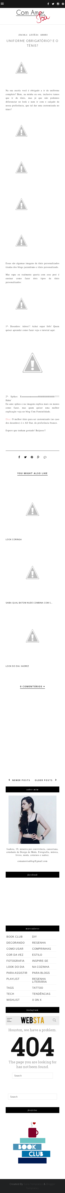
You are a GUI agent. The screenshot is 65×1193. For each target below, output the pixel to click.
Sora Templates (33, 1184)
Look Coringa (14, 539)
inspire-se (40, 961)
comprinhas (41, 948)
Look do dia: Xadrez (17, 666)
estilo (37, 954)
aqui (52, 330)
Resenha (39, 942)
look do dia (15, 967)
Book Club (14, 936)
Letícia (33, 34)
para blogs (41, 973)
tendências (41, 994)
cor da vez (15, 954)
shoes (44, 34)
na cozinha (40, 967)
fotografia (15, 961)
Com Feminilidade (40, 411)
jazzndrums (30, 267)
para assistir (16, 973)
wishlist (13, 1000)
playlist (13, 979)
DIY (34, 936)
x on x (37, 1000)
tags (10, 987)
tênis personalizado (48, 267)
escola (23, 34)
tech (10, 994)
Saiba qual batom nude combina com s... (29, 602)
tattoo (37, 987)
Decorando (15, 942)
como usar (15, 948)
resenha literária (39, 980)
